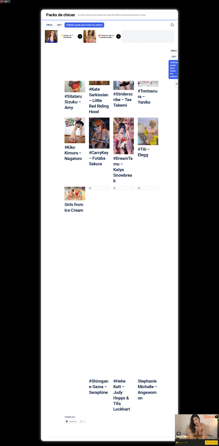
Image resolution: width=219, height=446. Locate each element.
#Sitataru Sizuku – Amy (73, 102)
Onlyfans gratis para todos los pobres (84, 25)
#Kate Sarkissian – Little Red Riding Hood (99, 100)
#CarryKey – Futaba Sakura (98, 158)
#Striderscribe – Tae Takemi (123, 99)
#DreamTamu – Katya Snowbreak (122, 169)
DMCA (49, 25)
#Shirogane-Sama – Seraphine (98, 387)
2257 (59, 25)
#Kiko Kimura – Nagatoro (73, 153)
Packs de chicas (60, 14)
